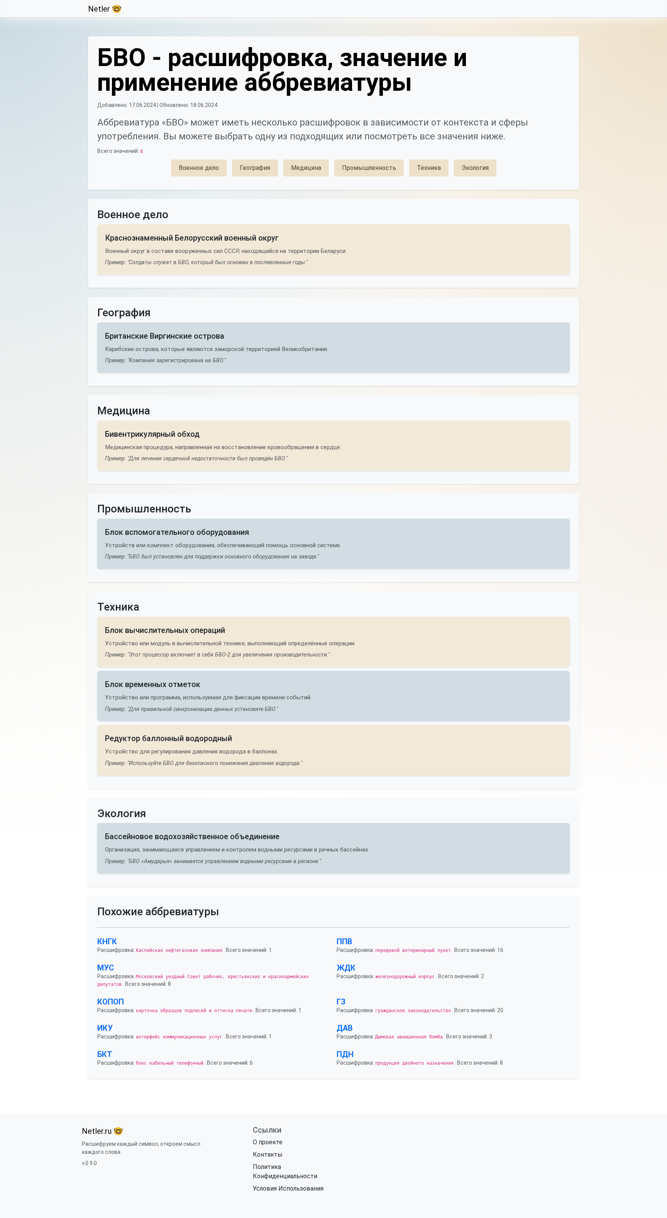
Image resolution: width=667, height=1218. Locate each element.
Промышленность (369, 167)
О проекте (268, 1142)
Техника (429, 167)
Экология (475, 167)
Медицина (306, 167)
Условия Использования (288, 1188)
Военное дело (199, 167)
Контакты (268, 1154)
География (255, 167)
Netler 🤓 (105, 9)
